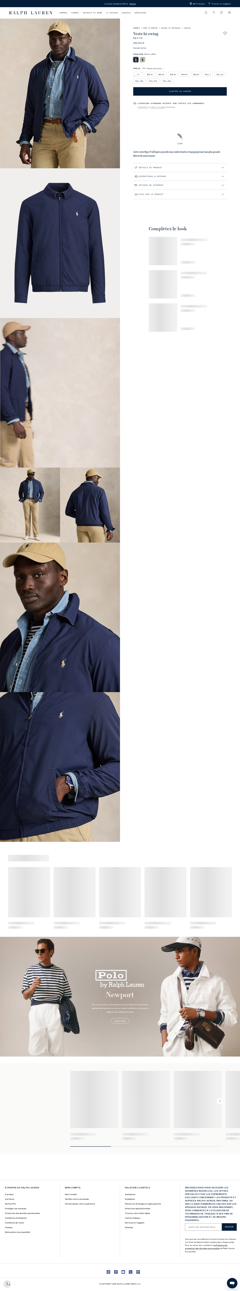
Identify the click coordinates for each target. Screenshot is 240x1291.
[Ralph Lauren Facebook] (116, 1272)
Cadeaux (126, 13)
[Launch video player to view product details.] (7, 459)
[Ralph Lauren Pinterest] (138, 1272)
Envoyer (229, 1227)
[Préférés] (221, 12)
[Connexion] (214, 12)
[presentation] (120, 997)
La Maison (112, 13)
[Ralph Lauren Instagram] (108, 1272)
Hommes (63, 13)
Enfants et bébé (92, 13)
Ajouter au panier (180, 91)
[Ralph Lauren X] (130, 1272)
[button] (197, 3)
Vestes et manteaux (171, 28)
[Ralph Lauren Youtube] (123, 1272)
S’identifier (143, 106)
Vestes (187, 28)
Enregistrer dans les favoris (225, 33)
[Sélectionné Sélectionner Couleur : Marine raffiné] (136, 60)
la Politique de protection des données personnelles (206, 1246)
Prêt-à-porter (150, 28)
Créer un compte (157, 106)
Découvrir (140, 13)
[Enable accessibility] (7, 1284)
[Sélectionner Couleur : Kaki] (142, 60)
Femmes (75, 13)
